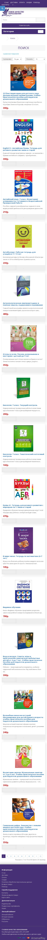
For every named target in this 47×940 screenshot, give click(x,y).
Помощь (36, 2)
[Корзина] (17, 5)
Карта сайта (6, 897)
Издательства (6, 904)
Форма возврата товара (10, 895)
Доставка (14, 2)
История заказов (7, 917)
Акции (4, 908)
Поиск (12, 38)
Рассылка (5, 921)
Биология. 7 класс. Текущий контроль (20, 405)
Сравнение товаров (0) (11, 54)
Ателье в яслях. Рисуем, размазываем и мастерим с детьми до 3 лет (21, 355)
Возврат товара (7, 884)
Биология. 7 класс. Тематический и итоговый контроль (23, 455)
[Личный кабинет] (12, 5)
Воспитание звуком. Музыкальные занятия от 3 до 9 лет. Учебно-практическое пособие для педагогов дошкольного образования (23, 774)
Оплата (22, 2)
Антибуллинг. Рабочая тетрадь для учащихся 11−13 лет (19, 253)
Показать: (29, 59)
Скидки (29, 2)
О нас (6, 2)
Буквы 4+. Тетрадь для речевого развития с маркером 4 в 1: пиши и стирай (23, 506)
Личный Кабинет (7, 915)
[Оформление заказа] (20, 5)
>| (40, 856)
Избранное (6, 919)
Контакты (5, 5)
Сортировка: (7, 59)
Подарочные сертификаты (11, 906)
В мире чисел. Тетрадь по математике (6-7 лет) (22, 557)
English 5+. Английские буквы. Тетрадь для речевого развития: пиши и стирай (22, 149)
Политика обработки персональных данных (17, 882)
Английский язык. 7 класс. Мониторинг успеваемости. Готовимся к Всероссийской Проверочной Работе (22, 201)
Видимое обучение (11, 607)
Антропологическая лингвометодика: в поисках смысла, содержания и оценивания (23, 304)
